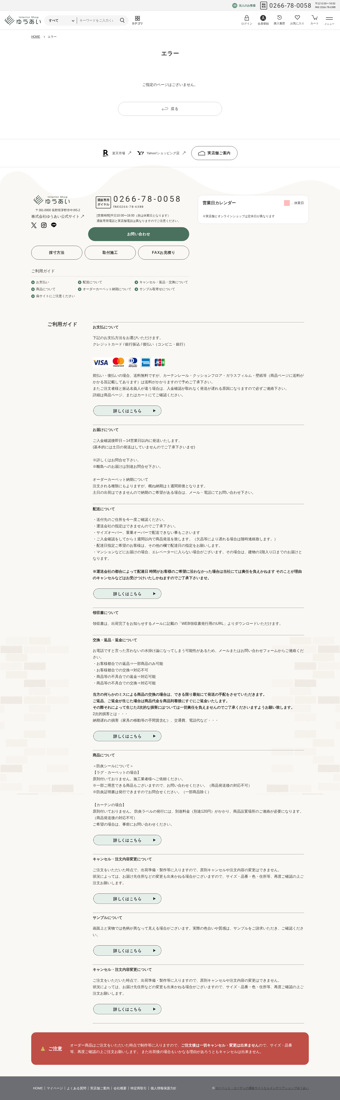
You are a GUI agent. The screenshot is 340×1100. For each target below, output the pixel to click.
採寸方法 (57, 253)
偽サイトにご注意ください (55, 296)
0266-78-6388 (131, 206)
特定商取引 (138, 1088)
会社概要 (120, 1088)
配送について (92, 282)
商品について (46, 289)
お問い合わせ (138, 234)
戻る (174, 109)
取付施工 (110, 253)
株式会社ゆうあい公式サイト (55, 216)
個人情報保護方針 (163, 1088)
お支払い (42, 282)
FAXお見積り (163, 253)
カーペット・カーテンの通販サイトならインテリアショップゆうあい (262, 1088)
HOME (35, 36)
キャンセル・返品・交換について (163, 282)
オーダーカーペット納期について (107, 289)
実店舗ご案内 (219, 153)
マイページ (55, 1088)
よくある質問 (76, 1088)
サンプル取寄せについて (157, 289)
